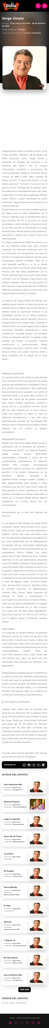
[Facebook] (39, 1023)
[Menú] (44, 5)
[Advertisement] (24, 124)
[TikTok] (27, 1023)
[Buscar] (38, 5)
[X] (16, 1023)
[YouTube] (10, 1023)
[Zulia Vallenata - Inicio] (11, 5)
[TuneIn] (22, 1023)
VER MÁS (24, 989)
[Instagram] (33, 1023)
